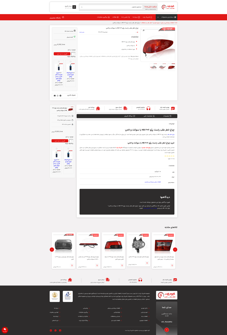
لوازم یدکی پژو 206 (133, 59)
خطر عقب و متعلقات (146, 23)
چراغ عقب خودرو (146, 148)
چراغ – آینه (121, 56)
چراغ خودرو (156, 23)
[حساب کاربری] (74, 7)
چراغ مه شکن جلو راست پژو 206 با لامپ (139, 257)
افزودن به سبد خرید (62, 54)
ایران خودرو (127, 56)
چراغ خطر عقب (170, 134)
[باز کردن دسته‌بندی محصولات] (158, 17)
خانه (176, 23)
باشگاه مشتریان (55, 18)
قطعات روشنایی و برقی (167, 23)
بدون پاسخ (82, 32)
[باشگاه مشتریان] (63, 17)
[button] (143, 30)
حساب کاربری (68, 6)
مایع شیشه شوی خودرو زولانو (70, 75)
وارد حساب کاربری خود (150, 208)
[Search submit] (82, 7)
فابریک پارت (119, 148)
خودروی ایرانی (96, 56)
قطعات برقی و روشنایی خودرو (153, 182)
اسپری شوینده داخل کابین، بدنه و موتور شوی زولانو (58, 77)
